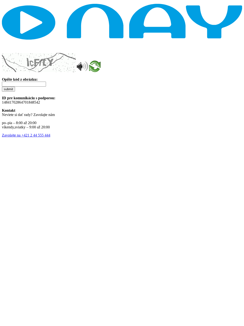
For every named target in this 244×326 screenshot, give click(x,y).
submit (8, 89)
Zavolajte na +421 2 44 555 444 (26, 135)
